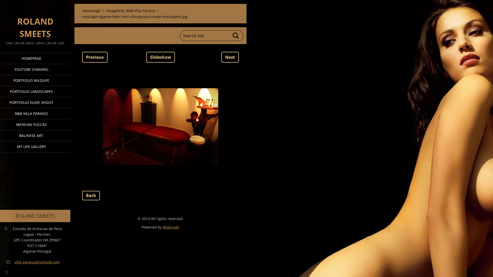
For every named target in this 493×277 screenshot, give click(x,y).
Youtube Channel (31, 69)
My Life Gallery (31, 146)
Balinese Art (31, 135)
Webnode (171, 227)
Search (236, 35)
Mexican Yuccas (31, 124)
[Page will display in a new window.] (160, 126)
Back (91, 195)
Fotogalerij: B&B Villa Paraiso (130, 10)
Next (230, 57)
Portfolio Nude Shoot (31, 102)
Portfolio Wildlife (31, 80)
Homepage (31, 58)
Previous (95, 57)
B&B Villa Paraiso (31, 113)
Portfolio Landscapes (31, 91)
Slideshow (160, 57)
